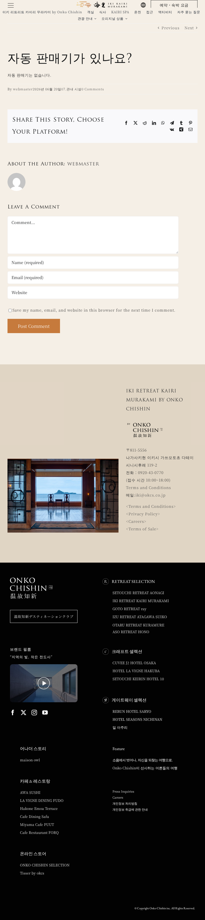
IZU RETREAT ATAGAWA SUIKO (139, 616)
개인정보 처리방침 (124, 803)
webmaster (23, 89)
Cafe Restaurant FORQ (39, 832)
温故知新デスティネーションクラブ (44, 616)
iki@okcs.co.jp (151, 495)
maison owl (30, 759)
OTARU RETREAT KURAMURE (138, 624)
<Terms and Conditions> (151, 506)
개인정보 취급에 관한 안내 (130, 809)
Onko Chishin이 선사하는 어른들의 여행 (145, 767)
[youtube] (45, 712)
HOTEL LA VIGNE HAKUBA (136, 670)
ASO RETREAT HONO (130, 631)
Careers (117, 797)
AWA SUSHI (30, 792)
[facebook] (13, 712)
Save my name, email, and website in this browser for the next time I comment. (94, 310)
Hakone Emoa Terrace (39, 808)
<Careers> (136, 521)
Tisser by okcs (32, 872)
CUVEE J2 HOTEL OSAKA (134, 662)
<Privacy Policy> (143, 513)
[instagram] (34, 712)
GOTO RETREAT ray (129, 608)
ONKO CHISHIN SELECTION (45, 864)
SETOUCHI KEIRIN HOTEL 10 (138, 678)
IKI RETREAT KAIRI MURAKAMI (140, 600)
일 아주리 (120, 727)
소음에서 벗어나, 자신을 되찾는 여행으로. (142, 759)
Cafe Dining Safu (34, 816)
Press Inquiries (123, 791)
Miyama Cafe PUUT (37, 824)
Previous (171, 27)
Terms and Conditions (148, 487)
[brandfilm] (44, 666)
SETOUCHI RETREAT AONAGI (138, 592)
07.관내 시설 (71, 89)
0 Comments (93, 89)
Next (189, 27)
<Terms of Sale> (142, 528)
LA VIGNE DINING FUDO (42, 800)
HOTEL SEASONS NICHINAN (137, 719)
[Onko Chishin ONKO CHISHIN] (31, 579)
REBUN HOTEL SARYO (131, 711)
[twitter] (23, 712)
